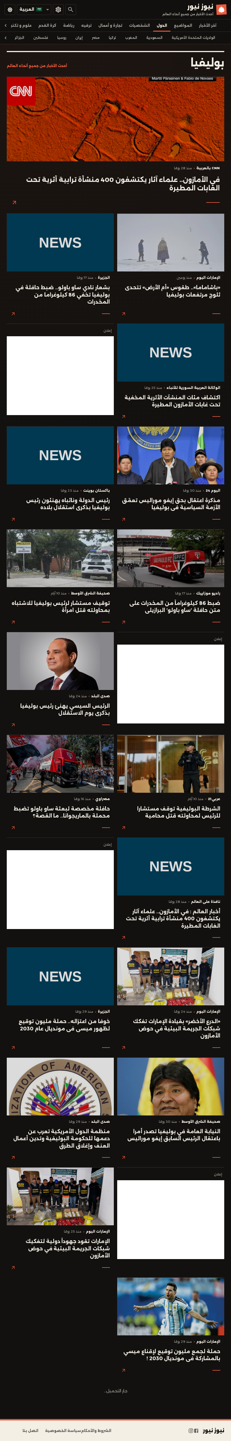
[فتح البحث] (70, 9)
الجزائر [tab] (19, 38)
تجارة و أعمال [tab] (110, 25)
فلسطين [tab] (40, 38)
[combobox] (34, 9)
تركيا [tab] (112, 38)
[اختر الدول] (58, 9)
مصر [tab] (96, 38)
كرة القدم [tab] (47, 25)
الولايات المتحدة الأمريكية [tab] (193, 38)
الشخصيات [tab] (139, 25)
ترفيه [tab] (86, 25)
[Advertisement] (60, 375)
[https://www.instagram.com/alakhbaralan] (191, 1430)
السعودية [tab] (154, 38)
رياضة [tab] (68, 25)
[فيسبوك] (196, 1430)
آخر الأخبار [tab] (207, 25)
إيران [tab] (79, 38)
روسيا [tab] (61, 38)
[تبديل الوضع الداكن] (10, 9)
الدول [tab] (162, 25)
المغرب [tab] (131, 38)
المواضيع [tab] (183, 25)
